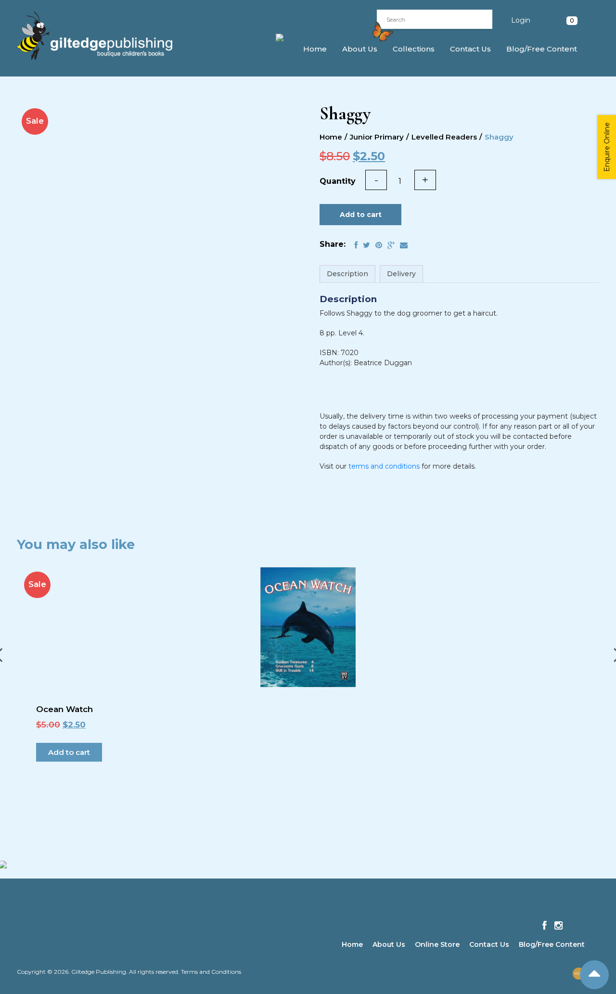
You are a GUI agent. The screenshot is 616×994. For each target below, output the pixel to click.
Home (315, 48)
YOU (578, 973)
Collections (414, 48)
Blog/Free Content (541, 48)
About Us (359, 48)
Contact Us (470, 48)
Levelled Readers (444, 136)
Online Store (437, 944)
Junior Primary (377, 136)
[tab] (347, 274)
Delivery (401, 273)
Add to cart (361, 214)
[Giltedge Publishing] (103, 36)
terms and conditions (384, 466)
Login (520, 20)
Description (347, 273)
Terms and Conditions (211, 971)
